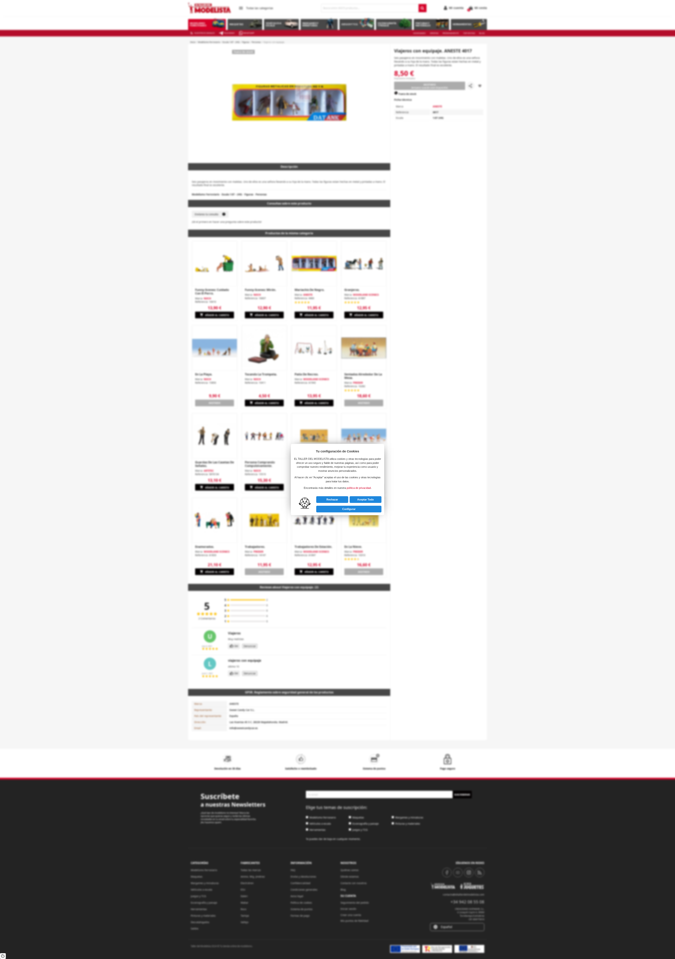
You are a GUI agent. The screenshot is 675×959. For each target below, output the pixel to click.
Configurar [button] (349, 508)
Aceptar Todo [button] (365, 499)
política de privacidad (359, 487)
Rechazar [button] (332, 499)
